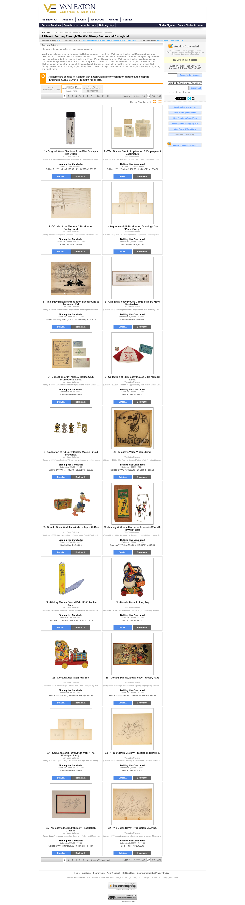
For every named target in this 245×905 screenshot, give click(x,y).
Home (77, 873)
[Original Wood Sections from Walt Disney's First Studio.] (71, 127)
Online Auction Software (126, 890)
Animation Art (49, 19)
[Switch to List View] (160, 101)
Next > (127, 96)
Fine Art (113, 19)
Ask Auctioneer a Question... (185, 145)
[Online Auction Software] (122, 888)
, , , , (108, 40)
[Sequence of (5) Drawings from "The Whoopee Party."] (71, 729)
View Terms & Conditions (185, 129)
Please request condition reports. (170, 40)
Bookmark (81, 176)
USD (59, 40)
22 (108, 96)
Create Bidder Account (191, 25)
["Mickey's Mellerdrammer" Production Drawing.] (71, 804)
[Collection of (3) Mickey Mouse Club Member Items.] (132, 353)
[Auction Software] (122, 899)
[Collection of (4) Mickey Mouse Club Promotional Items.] (71, 353)
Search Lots (71, 25)
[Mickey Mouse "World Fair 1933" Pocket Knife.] (71, 579)
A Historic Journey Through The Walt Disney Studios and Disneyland (84, 32)
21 (103, 96)
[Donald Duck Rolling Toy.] (132, 579)
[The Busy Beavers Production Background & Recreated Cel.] (71, 278)
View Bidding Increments (185, 113)
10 (143, 96)
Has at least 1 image (180, 92)
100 (159, 96)
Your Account (88, 25)
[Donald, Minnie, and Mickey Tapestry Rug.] (132, 654)
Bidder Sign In (166, 25)
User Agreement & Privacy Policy (153, 873)
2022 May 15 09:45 (92, 89)
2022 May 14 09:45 (71, 89)
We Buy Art (97, 19)
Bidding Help (106, 25)
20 (148, 96)
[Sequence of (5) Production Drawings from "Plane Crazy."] (132, 203)
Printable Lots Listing (185, 134)
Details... (61, 176)
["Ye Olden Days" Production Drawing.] (132, 804)
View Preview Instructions (185, 107)
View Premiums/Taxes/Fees (185, 118)
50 (153, 96)
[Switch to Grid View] (154, 101)
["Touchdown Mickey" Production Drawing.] (132, 729)
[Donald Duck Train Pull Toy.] (71, 654)
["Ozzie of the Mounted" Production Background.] (71, 203)
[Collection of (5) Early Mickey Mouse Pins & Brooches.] (71, 428)
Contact (127, 19)
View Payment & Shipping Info (185, 123)
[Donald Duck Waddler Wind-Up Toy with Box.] (71, 503)
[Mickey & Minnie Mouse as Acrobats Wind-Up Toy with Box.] (132, 503)
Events (82, 19)
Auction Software (129, 901)
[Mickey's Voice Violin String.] (132, 428)
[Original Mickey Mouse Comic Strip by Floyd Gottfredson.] (132, 278)
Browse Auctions (51, 25)
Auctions (67, 19)
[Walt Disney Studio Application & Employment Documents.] (132, 127)
